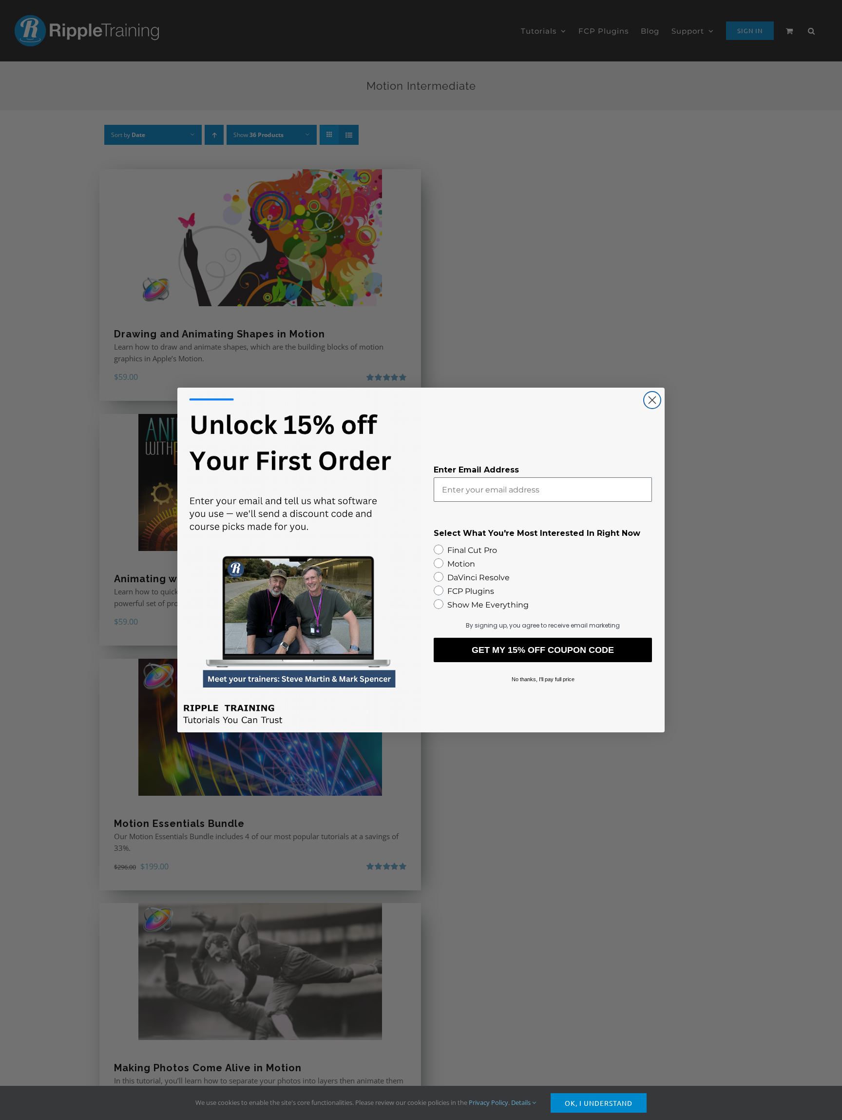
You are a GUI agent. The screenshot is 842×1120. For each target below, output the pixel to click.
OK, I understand (598, 1103)
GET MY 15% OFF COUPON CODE (543, 650)
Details (521, 1102)
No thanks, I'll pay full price (543, 679)
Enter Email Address (476, 469)
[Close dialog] (652, 400)
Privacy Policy (488, 1102)
